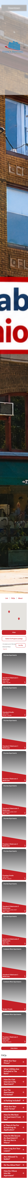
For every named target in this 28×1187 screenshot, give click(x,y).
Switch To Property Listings (14, 638)
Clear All (5, 649)
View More (14, 1048)
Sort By (20, 645)
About (20, 598)
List (6, 598)
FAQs (13, 598)
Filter (14, 632)
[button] (18, 619)
